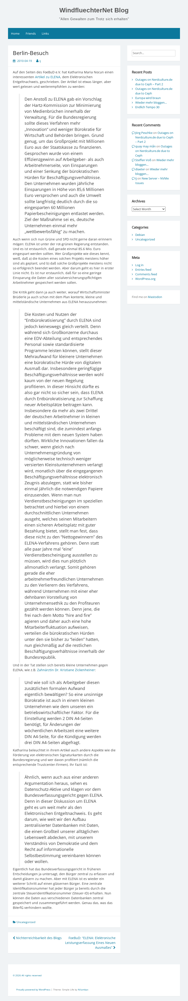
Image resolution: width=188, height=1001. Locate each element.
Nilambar (83, 989)
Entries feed (143, 269)
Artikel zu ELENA (47, 77)
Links (45, 33)
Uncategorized (145, 239)
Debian (140, 235)
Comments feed (146, 274)
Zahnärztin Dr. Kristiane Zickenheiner (66, 670)
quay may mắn (145, 146)
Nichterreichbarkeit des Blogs (38, 938)
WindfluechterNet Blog (94, 10)
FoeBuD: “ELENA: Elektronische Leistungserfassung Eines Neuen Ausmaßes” (90, 943)
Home (15, 33)
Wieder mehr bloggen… (151, 102)
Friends (31, 33)
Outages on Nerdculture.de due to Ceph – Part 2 (153, 81)
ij (40, 61)
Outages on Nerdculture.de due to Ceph (153, 150)
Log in (139, 265)
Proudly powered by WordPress (33, 989)
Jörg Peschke (143, 133)
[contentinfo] (94, 976)
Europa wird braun (148, 98)
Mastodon (155, 297)
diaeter (140, 169)
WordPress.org (145, 279)
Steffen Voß (143, 160)
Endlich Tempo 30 (147, 107)
